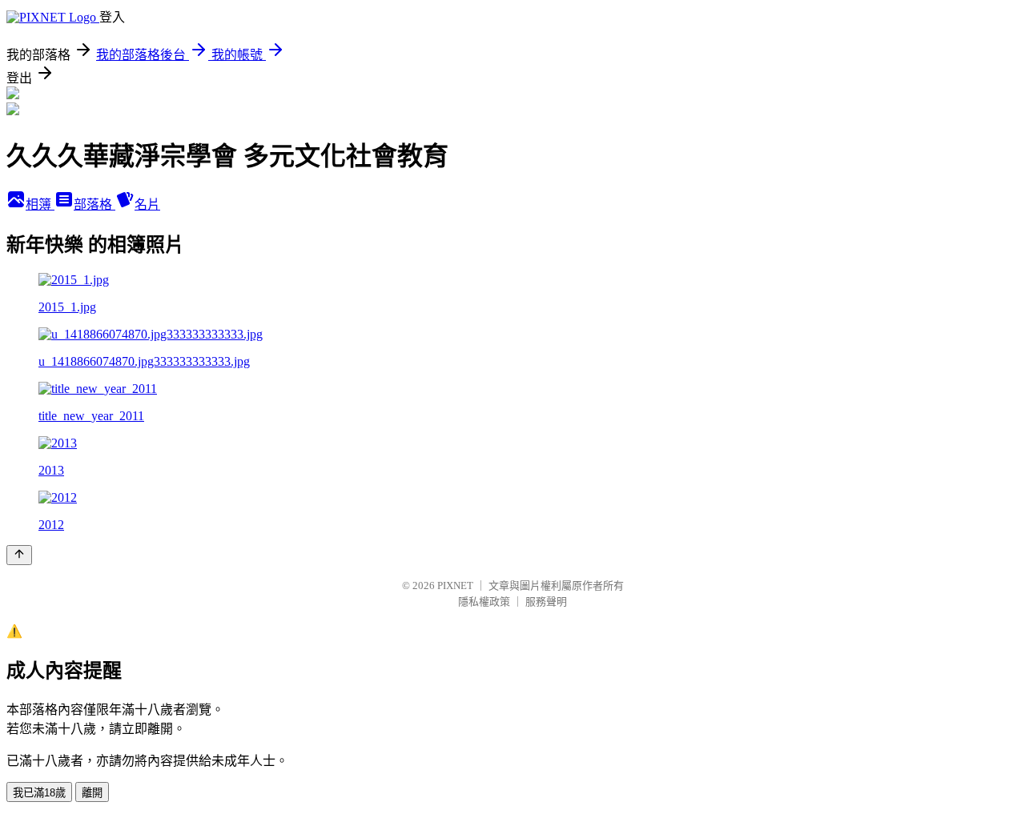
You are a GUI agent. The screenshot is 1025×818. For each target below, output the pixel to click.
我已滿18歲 (39, 793)
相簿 (40, 204)
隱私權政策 (484, 601)
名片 (147, 204)
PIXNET (455, 585)
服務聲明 (546, 601)
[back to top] (19, 555)
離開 (92, 793)
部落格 (94, 204)
